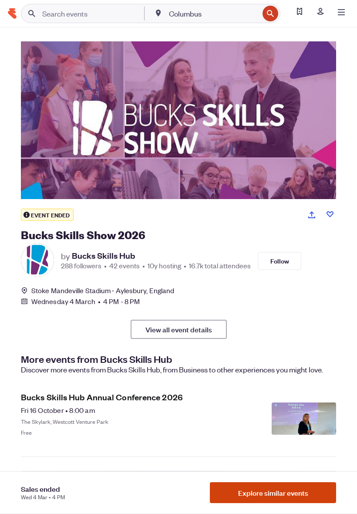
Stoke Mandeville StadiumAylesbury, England (102, 290)
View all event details (178, 329)
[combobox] (213, 13)
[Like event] (330, 214)
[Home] (12, 13)
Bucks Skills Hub (103, 256)
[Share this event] (311, 214)
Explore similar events (273, 492)
